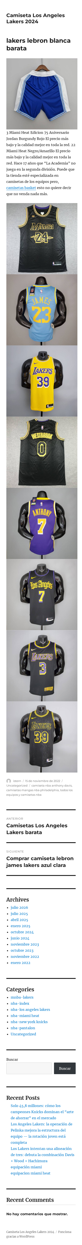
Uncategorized (17, 785)
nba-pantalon (23, 1028)
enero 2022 (20, 962)
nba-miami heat (25, 1015)
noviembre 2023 (25, 944)
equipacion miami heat (31, 1173)
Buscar (12, 1059)
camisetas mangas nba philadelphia (32, 790)
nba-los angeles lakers (30, 1009)
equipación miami (26, 1167)
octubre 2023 (22, 950)
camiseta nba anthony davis (51, 785)
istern (17, 781)
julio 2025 (19, 913)
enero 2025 (20, 926)
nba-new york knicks (29, 1022)
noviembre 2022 (25, 956)
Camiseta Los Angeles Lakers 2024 (35, 18)
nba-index (20, 1003)
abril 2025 (19, 920)
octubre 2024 (22, 932)
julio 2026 (19, 907)
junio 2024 (20, 938)
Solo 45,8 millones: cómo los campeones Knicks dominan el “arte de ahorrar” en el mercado (42, 1112)
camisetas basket (21, 188)
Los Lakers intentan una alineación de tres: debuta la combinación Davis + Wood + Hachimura (42, 1154)
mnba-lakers (22, 997)
